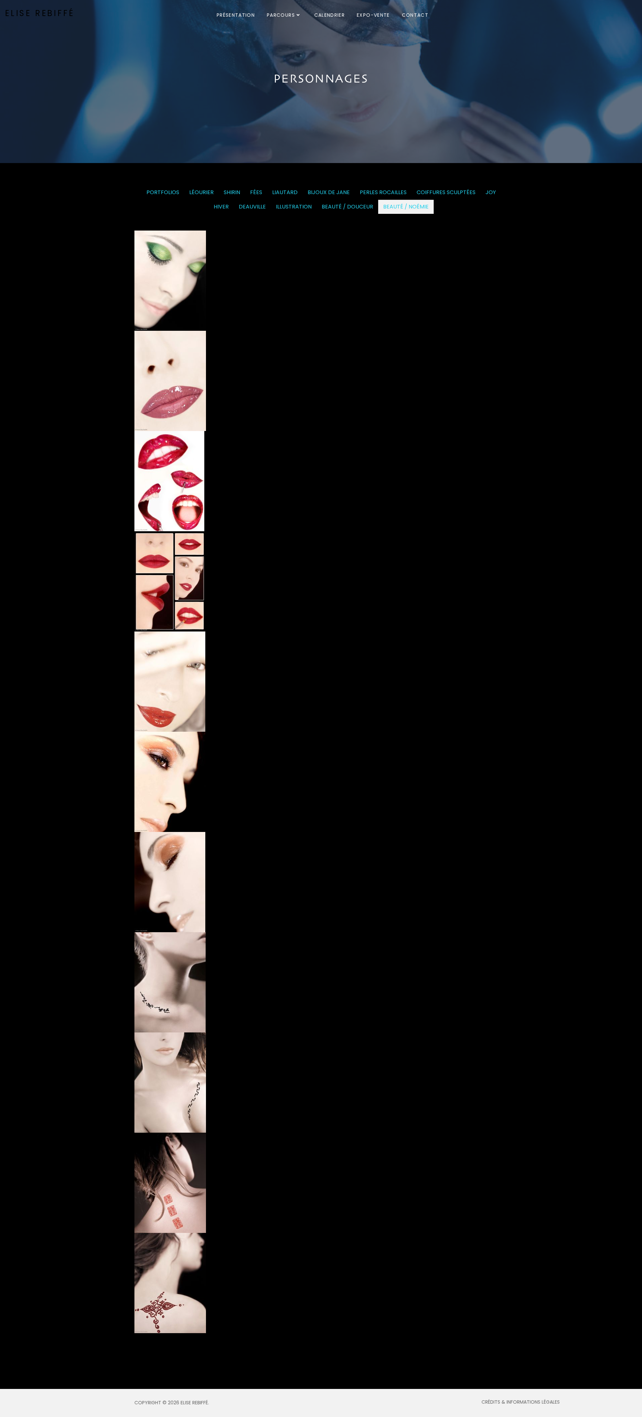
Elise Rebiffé (39, 13)
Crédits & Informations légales (520, 1402)
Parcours (281, 15)
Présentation (236, 15)
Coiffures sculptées (446, 192)
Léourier (201, 192)
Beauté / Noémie (406, 206)
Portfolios (162, 192)
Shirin (232, 192)
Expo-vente (373, 15)
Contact (415, 15)
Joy (491, 192)
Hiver (221, 206)
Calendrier (329, 15)
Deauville (252, 206)
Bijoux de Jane (329, 192)
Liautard (285, 192)
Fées (256, 192)
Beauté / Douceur (347, 206)
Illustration (294, 206)
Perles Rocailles (383, 192)
